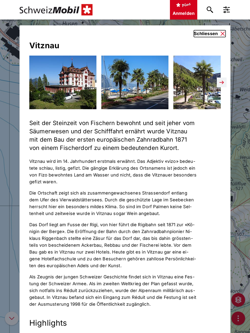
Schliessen (206, 33)
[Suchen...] (210, 10)
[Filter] (226, 10)
